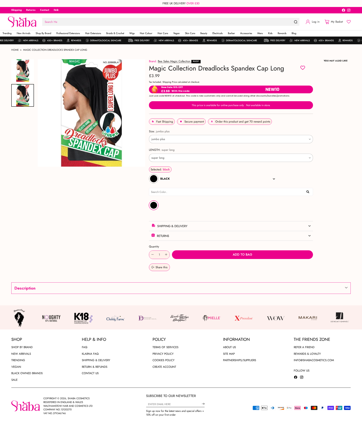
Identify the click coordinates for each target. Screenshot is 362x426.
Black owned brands (27, 373)
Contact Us (90, 373)
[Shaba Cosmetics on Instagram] (349, 10)
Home (15, 50)
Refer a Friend (304, 347)
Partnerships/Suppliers (239, 360)
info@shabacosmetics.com (314, 360)
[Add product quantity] (166, 255)
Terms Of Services (165, 347)
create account (164, 367)
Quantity (154, 246)
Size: (159, 131)
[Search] (295, 22)
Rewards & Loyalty (307, 354)
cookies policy (163, 360)
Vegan (16, 367)
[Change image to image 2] (22, 95)
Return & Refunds (94, 367)
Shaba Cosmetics (79, 398)
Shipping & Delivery (96, 360)
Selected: (160, 169)
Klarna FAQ (90, 354)
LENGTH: (162, 150)
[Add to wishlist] (303, 68)
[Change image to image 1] (22, 70)
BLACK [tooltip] (153, 205)
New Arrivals (21, 354)
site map (229, 354)
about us (229, 347)
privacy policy (163, 354)
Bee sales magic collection (174, 61)
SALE (14, 380)
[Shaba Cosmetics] (22, 21)
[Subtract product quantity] (152, 255)
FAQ (84, 347)
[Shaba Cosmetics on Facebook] (343, 10)
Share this (161, 267)
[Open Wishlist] (349, 21)
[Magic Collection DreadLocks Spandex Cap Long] (91, 113)
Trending (18, 360)
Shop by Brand (22, 347)
